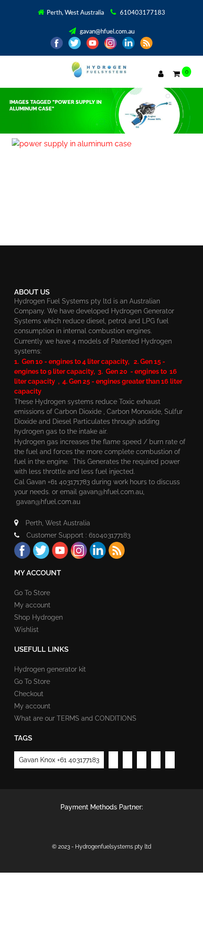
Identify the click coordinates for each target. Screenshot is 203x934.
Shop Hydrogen (38, 617)
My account (32, 605)
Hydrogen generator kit (50, 669)
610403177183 (141, 13)
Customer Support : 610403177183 (78, 535)
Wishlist (26, 629)
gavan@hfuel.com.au (106, 32)
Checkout (28, 694)
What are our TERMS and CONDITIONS (75, 718)
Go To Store (32, 593)
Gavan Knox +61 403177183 (59, 760)
